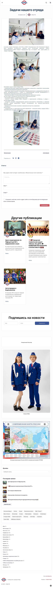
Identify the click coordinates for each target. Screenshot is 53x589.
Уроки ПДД (6, 519)
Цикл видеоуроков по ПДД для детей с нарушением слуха (13, 242)
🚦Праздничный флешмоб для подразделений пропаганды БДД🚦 (23, 499)
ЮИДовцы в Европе (15, 519)
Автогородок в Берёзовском (10, 289)
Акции (20, 511)
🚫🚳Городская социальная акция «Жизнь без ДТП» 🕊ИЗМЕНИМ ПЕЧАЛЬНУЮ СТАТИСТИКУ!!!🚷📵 (38, 244)
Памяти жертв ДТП (16, 516)
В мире (21, 513)
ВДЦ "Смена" (38, 511)
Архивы (5, 468)
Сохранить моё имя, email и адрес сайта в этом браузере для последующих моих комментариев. (26, 200)
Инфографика (28, 513)
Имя (5, 185)
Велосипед (14, 513)
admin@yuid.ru (49, 576)
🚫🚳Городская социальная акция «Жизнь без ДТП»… (20, 486)
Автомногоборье (7, 511)
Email (5, 192)
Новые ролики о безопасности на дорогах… (18, 495)
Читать (6, 253)
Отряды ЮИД (7, 516)
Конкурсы (36, 513)
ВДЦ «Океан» (7, 513)
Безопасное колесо (28, 511)
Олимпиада (43, 513)
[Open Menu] (2, 2)
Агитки (15, 511)
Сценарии (39, 516)
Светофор (32, 516)
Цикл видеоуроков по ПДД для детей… (17, 481)
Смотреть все (7, 504)
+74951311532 (48, 579)
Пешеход (26, 516)
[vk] (51, 586)
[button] (13, 158)
